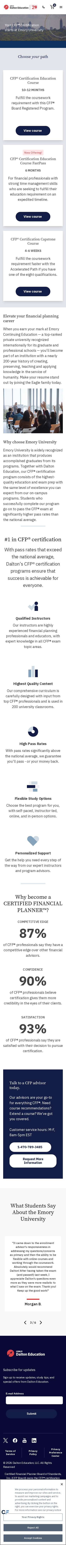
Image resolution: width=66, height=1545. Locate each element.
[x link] (5, 1440)
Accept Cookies (33, 1538)
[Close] (62, 1484)
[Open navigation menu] (61, 7)
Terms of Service (10, 1452)
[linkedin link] (34, 1440)
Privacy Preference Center (55, 1452)
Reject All (33, 1527)
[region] (33, 1512)
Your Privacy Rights (33, 1517)
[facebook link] (15, 1440)
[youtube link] (24, 1440)
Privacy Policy (33, 1452)
